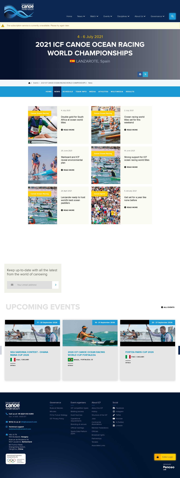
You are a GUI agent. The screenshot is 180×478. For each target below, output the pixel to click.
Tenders (95, 442)
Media (92, 92)
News (79, 16)
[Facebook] (140, 74)
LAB (164, 469)
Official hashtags (77, 428)
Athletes (103, 92)
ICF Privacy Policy (57, 419)
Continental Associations (97, 423)
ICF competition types (79, 408)
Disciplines (122, 16)
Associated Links (98, 445)
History (94, 411)
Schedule (68, 92)
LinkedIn (119, 426)
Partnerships (96, 438)
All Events (169, 307)
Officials (95, 431)
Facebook (120, 408)
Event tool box (76, 415)
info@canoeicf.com (29, 422)
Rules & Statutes (56, 408)
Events (35, 83)
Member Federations (100, 428)
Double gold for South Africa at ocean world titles (72, 120)
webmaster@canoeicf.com (20, 429)
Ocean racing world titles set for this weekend (134, 120)
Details (12, 365)
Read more (69, 130)
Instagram (119, 411)
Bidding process (77, 411)
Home (69, 16)
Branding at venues (78, 424)
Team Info (81, 92)
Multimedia (117, 92)
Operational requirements (76, 420)
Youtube (119, 419)
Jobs (94, 419)
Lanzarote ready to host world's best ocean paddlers (73, 200)
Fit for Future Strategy (58, 415)
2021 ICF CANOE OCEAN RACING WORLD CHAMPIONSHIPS (63, 83)
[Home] (19, 11)
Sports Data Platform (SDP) (79, 433)
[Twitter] (145, 74)
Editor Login (167, 457)
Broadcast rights (98, 435)
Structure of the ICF (99, 415)
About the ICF (97, 408)
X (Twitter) (120, 422)
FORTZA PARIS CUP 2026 (139, 352)
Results (130, 92)
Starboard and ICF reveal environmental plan (72, 160)
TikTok (118, 415)
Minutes (53, 411)
